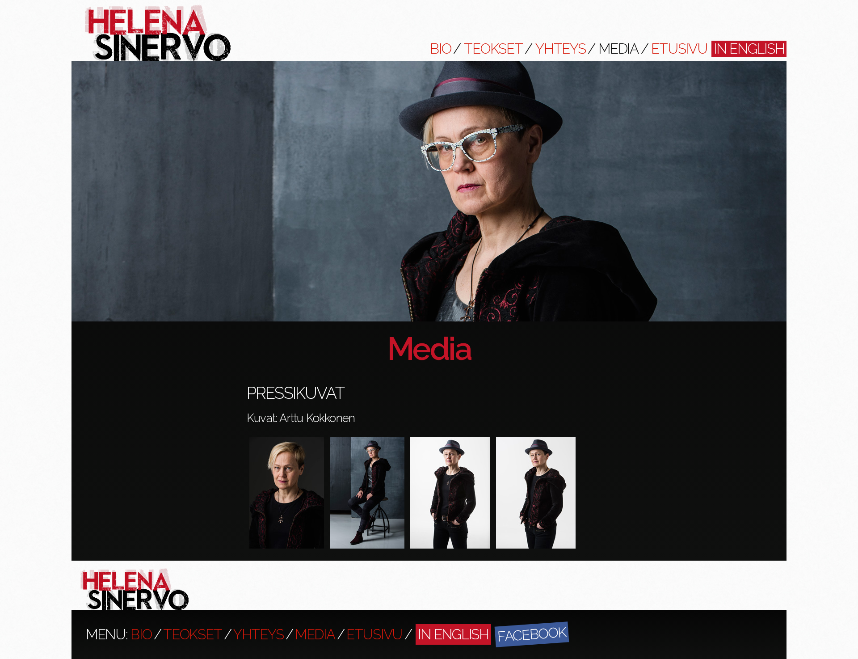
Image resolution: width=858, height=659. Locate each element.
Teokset (493, 49)
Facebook (531, 634)
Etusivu (679, 49)
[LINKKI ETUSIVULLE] (158, 59)
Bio (440, 49)
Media (618, 49)
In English (749, 49)
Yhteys (560, 49)
